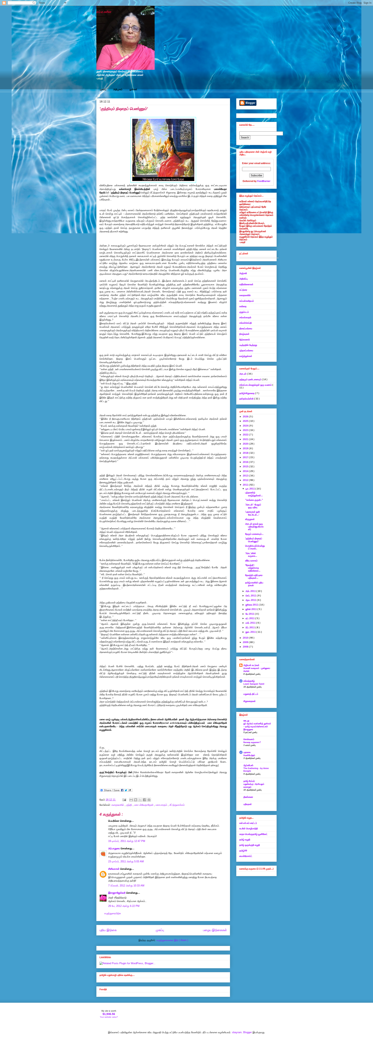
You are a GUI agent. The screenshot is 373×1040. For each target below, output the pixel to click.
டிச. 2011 (250, 488)
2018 (246, 453)
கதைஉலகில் (118, 804)
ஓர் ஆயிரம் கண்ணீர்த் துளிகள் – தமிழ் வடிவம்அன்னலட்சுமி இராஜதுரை (257, 726)
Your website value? (109, 1017)
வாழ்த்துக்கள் (245, 356)
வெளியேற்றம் (249, 755)
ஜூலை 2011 (252, 604)
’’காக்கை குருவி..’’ (254, 500)
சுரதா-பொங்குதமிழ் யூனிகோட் (253, 834)
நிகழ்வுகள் (244, 334)
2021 (246, 439)
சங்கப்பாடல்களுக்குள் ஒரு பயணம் (255, 385)
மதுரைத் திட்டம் (250, 694)
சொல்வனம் (248, 739)
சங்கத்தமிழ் (249, 681)
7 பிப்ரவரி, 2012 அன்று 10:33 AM (126, 885)
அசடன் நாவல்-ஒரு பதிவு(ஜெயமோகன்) (254, 527)
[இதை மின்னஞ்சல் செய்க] (131, 800)
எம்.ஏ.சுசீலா (103, 11)
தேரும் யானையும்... (254, 534)
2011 (246, 484)
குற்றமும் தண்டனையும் (250, 379)
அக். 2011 (251, 591)
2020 (246, 443)
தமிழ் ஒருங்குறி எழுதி (249, 845)
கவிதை (243, 306)
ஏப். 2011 (250, 618)
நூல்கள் (133, 89)
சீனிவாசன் (114, 868)
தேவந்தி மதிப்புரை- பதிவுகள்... (254, 576)
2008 (246, 646)
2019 (246, 448)
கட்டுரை (243, 289)
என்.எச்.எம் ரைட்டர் (248, 823)
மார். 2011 (251, 622)
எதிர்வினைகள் (246, 284)
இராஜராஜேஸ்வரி (117, 892)
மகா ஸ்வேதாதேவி (144, 804)
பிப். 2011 (250, 627)
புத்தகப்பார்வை (246, 350)
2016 (246, 462)
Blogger (247, 1032)
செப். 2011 (251, 595)
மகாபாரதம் (162, 804)
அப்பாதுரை (114, 848)
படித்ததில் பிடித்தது (248, 345)
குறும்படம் (244, 312)
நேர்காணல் (244, 339)
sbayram (237, 1032)
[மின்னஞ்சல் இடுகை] (124, 799)
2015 (246, 466)
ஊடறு (246, 720)
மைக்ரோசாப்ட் (245, 856)
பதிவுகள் (247, 804)
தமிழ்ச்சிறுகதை (247, 393)
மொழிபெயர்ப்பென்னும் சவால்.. (255, 547)
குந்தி (129, 804)
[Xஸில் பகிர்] (140, 800)
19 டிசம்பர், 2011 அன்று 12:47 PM (126, 841)
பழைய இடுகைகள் (215, 930)
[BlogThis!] (136, 800)
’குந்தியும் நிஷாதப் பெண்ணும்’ (253, 540)
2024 (246, 425)
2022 (246, 434)
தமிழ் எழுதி (244, 839)
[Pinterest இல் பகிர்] (149, 800)
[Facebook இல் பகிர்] (144, 800)
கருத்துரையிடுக (112, 913)
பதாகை (247, 752)
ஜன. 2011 (251, 632)
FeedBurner (263, 181)
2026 (246, 416)
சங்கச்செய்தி (245, 323)
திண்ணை (248, 797)
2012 (246, 480)
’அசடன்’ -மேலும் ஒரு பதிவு (253, 506)
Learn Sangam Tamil (253, 684)
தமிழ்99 (243, 850)
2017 (246, 457)
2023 (246, 430)
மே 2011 (250, 614)
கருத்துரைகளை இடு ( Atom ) (172, 940)
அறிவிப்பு (243, 278)
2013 (246, 475)
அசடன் (243, 373)
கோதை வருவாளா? (252, 742)
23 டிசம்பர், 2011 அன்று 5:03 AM (126, 861)
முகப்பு (103, 89)
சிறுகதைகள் (249, 701)
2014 (246, 471)
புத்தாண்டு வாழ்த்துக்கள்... (254, 494)
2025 (246, 421)
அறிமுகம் (117, 89)
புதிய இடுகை (108, 930)
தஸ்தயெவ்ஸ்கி (246, 398)
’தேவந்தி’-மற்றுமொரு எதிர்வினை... (252, 568)
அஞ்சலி (243, 273)
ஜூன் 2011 (251, 609)
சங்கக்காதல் (245, 317)
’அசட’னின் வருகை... (251, 554)
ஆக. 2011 (251, 600)
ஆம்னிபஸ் (248, 765)
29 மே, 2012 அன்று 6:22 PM (123, 906)
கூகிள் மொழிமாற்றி (248, 828)
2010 (246, 637)
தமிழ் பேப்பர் (249, 781)
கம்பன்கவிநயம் (246, 301)
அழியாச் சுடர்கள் (251, 665)
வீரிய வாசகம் (251, 560)
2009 (246, 642)
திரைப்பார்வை (245, 328)
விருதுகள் (250, 519)
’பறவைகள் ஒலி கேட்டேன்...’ (252, 513)
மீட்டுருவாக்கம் (177, 804)
